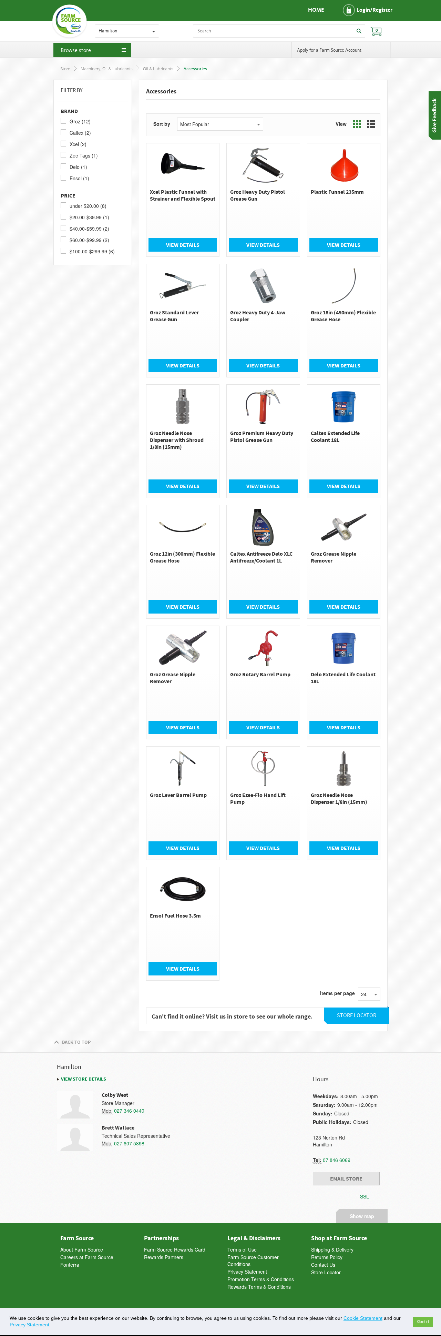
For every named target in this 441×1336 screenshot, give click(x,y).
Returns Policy (326, 1257)
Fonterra (69, 1264)
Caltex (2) (80, 132)
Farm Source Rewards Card (174, 1249)
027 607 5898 (129, 1143)
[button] (362, 10)
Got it (423, 1321)
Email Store (346, 1178)
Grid (357, 124)
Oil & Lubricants (158, 69)
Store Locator (326, 1272)
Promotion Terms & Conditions (260, 1279)
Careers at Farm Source (86, 1257)
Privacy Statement (247, 1271)
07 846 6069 (336, 1159)
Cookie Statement (362, 1318)
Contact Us (323, 1264)
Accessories (195, 69)
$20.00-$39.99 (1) (89, 217)
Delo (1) (78, 166)
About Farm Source (81, 1249)
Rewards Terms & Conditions (259, 1286)
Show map (361, 1215)
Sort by (161, 123)
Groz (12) (80, 121)
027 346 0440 (129, 1110)
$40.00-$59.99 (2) (89, 228)
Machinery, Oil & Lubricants (107, 69)
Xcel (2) (78, 144)
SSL (364, 1196)
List (371, 124)
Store (65, 69)
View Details (182, 244)
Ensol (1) (79, 178)
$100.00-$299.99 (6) (92, 251)
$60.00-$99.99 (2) (89, 239)
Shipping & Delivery (332, 1249)
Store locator (356, 1015)
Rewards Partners (163, 1257)
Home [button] (316, 10)
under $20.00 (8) (88, 205)
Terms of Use (242, 1249)
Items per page (337, 993)
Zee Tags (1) (84, 155)
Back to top (76, 1042)
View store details (83, 1079)
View (341, 123)
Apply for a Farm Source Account (329, 50)
